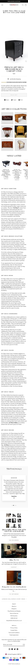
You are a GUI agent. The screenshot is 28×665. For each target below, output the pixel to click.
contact (14, 567)
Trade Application (14, 635)
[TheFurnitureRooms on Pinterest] (17, 649)
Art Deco (19, 456)
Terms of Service (14, 613)
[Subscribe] (24, 644)
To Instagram (14, 594)
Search (14, 604)
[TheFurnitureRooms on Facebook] (12, 649)
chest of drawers (11, 480)
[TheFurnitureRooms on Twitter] (15, 649)
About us (14, 606)
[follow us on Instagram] (14, 578)
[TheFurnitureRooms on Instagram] (9, 649)
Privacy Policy (14, 627)
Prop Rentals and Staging (14, 611)
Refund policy (13, 615)
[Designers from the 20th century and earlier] (14, 520)
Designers (14, 608)
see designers (14, 540)
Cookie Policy (14, 630)
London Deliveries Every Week (13, 599)
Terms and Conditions (14, 632)
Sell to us (14, 625)
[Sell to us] (14, 551)
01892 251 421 (14, 618)
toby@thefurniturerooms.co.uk (14, 620)
